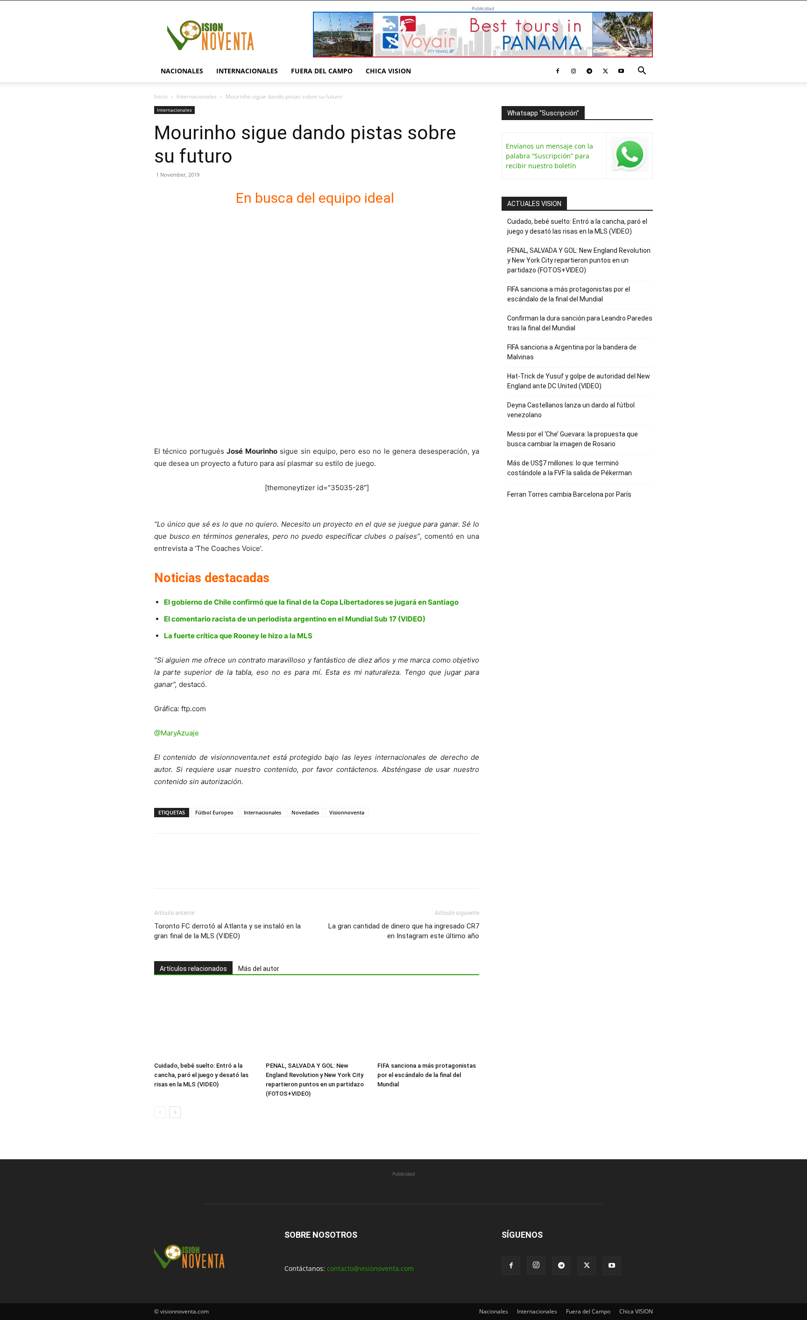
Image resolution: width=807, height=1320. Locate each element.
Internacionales (247, 70)
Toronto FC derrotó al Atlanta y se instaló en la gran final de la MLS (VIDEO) (227, 931)
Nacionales (182, 70)
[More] (271, 869)
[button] (641, 71)
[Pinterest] (206, 869)
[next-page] (175, 1112)
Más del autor (258, 968)
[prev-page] (160, 1112)
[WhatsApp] (228, 869)
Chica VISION (388, 70)
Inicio (161, 96)
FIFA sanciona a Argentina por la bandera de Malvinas (572, 352)
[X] (605, 71)
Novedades (305, 812)
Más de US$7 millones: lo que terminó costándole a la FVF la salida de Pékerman (569, 468)
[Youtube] (621, 71)
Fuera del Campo (322, 70)
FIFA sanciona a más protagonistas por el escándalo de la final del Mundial (426, 1075)
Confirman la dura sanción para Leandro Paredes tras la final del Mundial (579, 323)
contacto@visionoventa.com (370, 1268)
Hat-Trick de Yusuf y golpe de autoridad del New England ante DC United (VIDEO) (578, 381)
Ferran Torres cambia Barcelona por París (569, 494)
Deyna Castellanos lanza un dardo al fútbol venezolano (571, 410)
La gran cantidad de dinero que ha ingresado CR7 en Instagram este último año (403, 931)
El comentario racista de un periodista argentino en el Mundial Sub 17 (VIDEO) (294, 618)
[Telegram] (589, 71)
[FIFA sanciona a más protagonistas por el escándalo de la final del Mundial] (428, 1023)
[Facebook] (558, 71)
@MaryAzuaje (176, 732)
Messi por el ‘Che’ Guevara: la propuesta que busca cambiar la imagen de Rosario (572, 439)
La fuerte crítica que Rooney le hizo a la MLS (238, 635)
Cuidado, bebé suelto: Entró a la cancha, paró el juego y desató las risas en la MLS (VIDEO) (201, 1075)
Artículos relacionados (193, 968)
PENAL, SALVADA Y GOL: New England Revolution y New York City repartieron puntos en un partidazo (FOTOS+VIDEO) (579, 260)
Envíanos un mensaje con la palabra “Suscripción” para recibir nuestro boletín (549, 156)
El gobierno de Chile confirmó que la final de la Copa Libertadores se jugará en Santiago (311, 602)
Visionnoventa (346, 812)
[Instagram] (573, 71)
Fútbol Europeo (214, 812)
